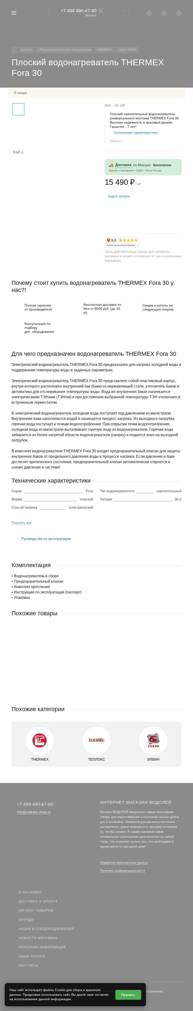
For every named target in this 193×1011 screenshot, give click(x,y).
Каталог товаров (36, 910)
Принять (128, 995)
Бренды (26, 920)
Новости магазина (38, 938)
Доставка (123, 165)
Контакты (28, 965)
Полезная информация (42, 947)
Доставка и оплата (38, 901)
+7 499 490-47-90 (78, 10)
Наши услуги (32, 956)
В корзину (54, 696)
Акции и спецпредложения (46, 929)
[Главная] (14, 50)
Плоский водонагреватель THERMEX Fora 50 (48, 669)
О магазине (30, 892)
